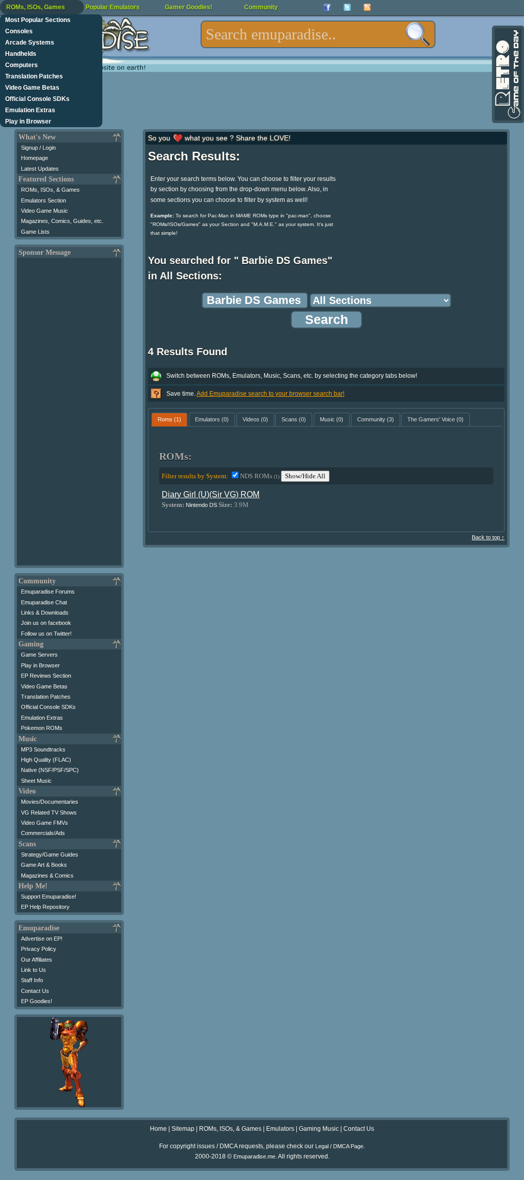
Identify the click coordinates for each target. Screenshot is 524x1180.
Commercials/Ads (43, 833)
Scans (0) (293, 419)
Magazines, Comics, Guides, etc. (62, 221)
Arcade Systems (29, 42)
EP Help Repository (45, 907)
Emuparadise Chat (44, 602)
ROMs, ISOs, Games (35, 7)
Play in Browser (28, 121)
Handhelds (20, 53)
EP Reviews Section (46, 676)
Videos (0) (255, 419)
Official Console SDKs (37, 99)
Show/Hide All (305, 476)
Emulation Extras (30, 110)
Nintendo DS (201, 505)
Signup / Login (38, 148)
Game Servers (39, 655)
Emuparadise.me (254, 1156)
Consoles (19, 31)
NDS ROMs (259, 476)
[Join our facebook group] (327, 7)
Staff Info (32, 980)
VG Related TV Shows (49, 812)
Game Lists (35, 232)
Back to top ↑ (488, 537)
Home (158, 1128)
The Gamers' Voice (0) (435, 419)
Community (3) (375, 419)
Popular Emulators (112, 7)
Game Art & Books (44, 865)
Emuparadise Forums (48, 591)
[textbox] (318, 34)
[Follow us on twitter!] (347, 7)
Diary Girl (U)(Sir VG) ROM (210, 494)
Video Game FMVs (44, 823)
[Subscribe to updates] (367, 7)
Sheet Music (36, 781)
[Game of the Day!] (507, 74)
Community (261, 7)
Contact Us (35, 991)
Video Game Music (44, 211)
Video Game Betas (32, 87)
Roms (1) (169, 419)
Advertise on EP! (41, 938)
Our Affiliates (36, 960)
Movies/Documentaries (49, 802)
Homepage (34, 158)
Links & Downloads (45, 612)
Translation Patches (34, 76)
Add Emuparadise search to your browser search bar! (270, 393)
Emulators (280, 1128)
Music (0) (331, 419)
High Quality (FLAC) (46, 760)
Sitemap (182, 1128)
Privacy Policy (38, 949)
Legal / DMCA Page (339, 1146)
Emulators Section (43, 200)
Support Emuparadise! (48, 896)
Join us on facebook (46, 623)
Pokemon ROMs (41, 728)
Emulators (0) (212, 419)
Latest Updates (40, 169)
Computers (21, 65)
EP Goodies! (36, 1001)
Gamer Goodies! (188, 7)
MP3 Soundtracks (43, 749)
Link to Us (33, 970)
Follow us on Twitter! (46, 633)
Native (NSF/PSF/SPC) (50, 770)
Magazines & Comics (47, 875)
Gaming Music (319, 1128)
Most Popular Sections (38, 20)
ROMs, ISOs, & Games (50, 190)
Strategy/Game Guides (49, 854)
